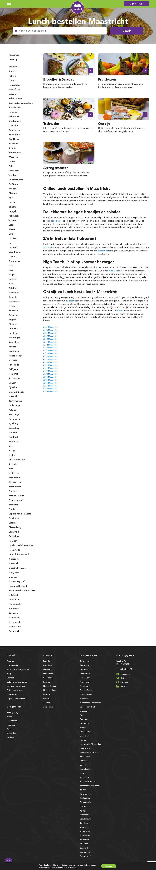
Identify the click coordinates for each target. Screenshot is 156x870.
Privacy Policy (13, 695)
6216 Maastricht (50, 357)
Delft (11, 166)
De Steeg (13, 184)
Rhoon (12, 71)
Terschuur (13, 112)
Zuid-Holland (48, 707)
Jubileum (10, 737)
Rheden (12, 189)
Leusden (13, 94)
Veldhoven (14, 473)
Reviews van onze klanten (18, 670)
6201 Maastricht (50, 333)
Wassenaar (14, 157)
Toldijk (12, 306)
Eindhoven (14, 442)
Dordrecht (14, 518)
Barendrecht (15, 487)
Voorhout (13, 437)
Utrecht (46, 695)
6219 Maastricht (50, 365)
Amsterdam (85, 682)
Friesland (47, 670)
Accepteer (109, 866)
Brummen (13, 144)
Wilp (11, 266)
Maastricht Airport (88, 782)
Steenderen (14, 302)
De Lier (12, 383)
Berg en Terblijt (16, 496)
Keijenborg (14, 216)
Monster (13, 360)
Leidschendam (16, 180)
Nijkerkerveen (15, 98)
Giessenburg (15, 527)
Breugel (12, 451)
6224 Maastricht (50, 377)
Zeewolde (13, 126)
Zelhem (12, 207)
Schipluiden (14, 378)
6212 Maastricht (50, 345)
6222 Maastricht (50, 371)
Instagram (124, 682)
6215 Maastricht (50, 354)
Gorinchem (14, 536)
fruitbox (47, 247)
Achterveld (14, 117)
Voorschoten (15, 153)
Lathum (12, 202)
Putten (12, 80)
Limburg (13, 60)
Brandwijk (13, 505)
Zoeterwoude (15, 401)
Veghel (12, 455)
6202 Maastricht (50, 336)
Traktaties (51, 124)
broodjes (55, 221)
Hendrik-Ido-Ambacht (19, 554)
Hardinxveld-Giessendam (21, 545)
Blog (9, 674)
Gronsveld (14, 532)
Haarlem (13, 541)
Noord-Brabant (50, 686)
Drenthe (46, 661)
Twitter (123, 678)
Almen (12, 229)
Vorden (12, 220)
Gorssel (12, 279)
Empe (11, 284)
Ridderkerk (14, 609)
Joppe (12, 275)
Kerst (9, 729)
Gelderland (48, 674)
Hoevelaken (14, 85)
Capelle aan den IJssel (20, 514)
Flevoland (47, 665)
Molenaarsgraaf (17, 581)
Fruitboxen (107, 79)
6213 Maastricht (50, 348)
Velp (11, 198)
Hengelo (13, 211)
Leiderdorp (14, 405)
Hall (10, 243)
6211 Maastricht (50, 342)
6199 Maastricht (50, 327)
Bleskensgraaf (16, 500)
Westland (84, 844)
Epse (11, 270)
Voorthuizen (15, 108)
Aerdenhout (15, 478)
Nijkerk (12, 76)
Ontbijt (104, 124)
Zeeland (46, 703)
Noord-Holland (49, 690)
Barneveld (84, 686)
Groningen (47, 678)
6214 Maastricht (50, 351)
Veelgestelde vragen (16, 686)
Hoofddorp (14, 135)
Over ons (11, 661)
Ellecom (12, 324)
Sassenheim (14, 428)
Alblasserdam (15, 482)
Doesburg (13, 315)
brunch (119, 311)
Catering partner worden (17, 682)
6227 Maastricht (50, 386)
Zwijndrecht (14, 631)
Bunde (12, 509)
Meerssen (13, 577)
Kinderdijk (14, 559)
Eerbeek (13, 247)
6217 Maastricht (50, 360)
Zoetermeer (14, 171)
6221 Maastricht (50, 368)
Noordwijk (14, 414)
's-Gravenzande (16, 392)
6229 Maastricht (50, 392)
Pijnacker (13, 387)
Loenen (12, 256)
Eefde (12, 225)
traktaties (103, 251)
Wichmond (14, 293)
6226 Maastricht (50, 383)
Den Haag (14, 139)
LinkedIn (123, 686)
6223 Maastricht (50, 374)
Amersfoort (14, 89)
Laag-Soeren (15, 252)
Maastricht (14, 563)
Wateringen (14, 338)
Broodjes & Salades (58, 79)
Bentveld (13, 491)
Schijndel (13, 464)
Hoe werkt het (13, 665)
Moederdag (12, 721)
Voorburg (13, 175)
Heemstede (14, 550)
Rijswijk (12, 148)
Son (10, 446)
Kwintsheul (14, 342)
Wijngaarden (15, 627)
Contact (10, 678)
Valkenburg (14, 419)
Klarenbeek (14, 261)
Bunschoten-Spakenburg (21, 103)
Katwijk (12, 410)
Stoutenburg (15, 121)
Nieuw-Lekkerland (18, 586)
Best (11, 469)
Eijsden (12, 523)
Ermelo (83, 728)
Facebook (125, 674)
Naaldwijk (13, 374)
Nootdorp (14, 351)
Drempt (12, 297)
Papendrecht (15, 604)
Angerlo (13, 320)
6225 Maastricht (50, 380)
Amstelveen (85, 678)
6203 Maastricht (50, 339)
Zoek (127, 31)
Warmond (13, 433)
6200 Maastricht (50, 330)
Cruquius (13, 329)
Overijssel (47, 699)
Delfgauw (13, 369)
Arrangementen (55, 168)
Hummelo (13, 311)
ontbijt (70, 301)
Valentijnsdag (12, 713)
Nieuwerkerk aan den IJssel (22, 591)
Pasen (9, 717)
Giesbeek (13, 193)
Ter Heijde (14, 365)
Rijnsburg (13, 423)
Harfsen (13, 238)
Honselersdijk (15, 356)
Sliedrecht (14, 613)
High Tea (113, 271)
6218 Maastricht (50, 363)
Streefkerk (14, 618)
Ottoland (13, 595)
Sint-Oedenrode (17, 460)
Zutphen (13, 288)
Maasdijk (13, 396)
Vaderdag (11, 725)
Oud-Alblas (14, 600)
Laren (11, 234)
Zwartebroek (15, 130)
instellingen (72, 867)
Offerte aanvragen (15, 690)
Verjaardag (11, 733)
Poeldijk (12, 347)
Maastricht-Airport (18, 568)
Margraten (14, 572)
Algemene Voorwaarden (17, 699)
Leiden (12, 162)
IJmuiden (13, 333)
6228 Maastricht (50, 389)
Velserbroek (14, 622)
